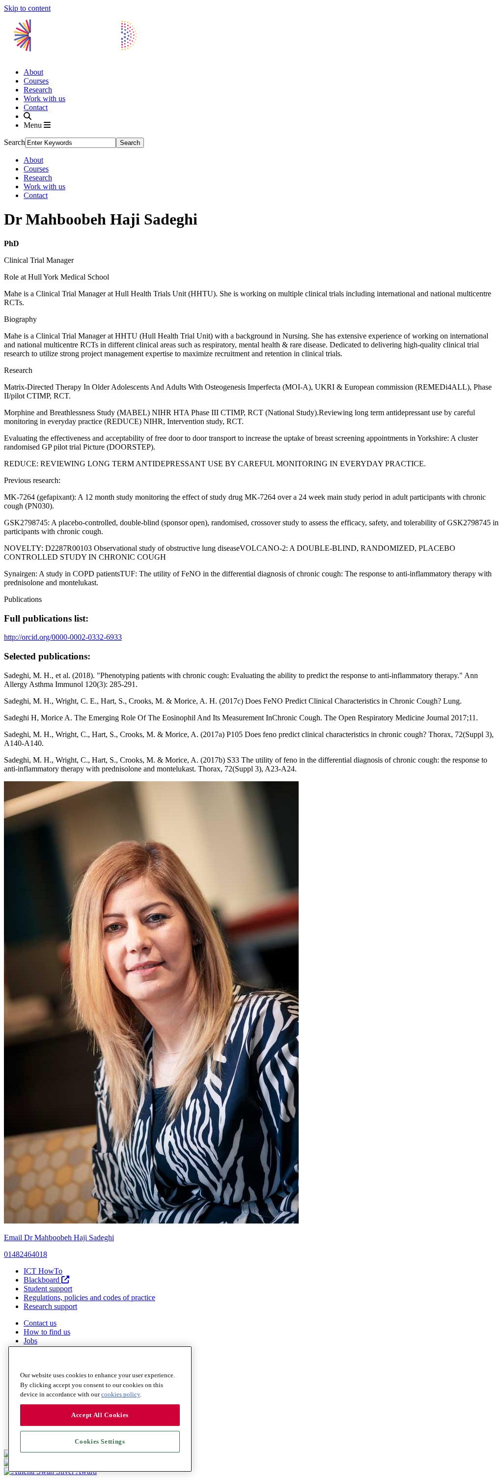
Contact (36, 107)
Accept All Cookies (100, 1415)
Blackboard (42, 1280)
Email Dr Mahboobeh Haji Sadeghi (59, 1237)
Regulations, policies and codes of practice (89, 1297)
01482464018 (25, 1254)
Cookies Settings (100, 1441)
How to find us (47, 1332)
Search (14, 142)
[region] (100, 1409)
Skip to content (27, 8)
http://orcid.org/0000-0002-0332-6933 (63, 637)
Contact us (40, 1323)
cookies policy (120, 1394)
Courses (36, 81)
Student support (48, 1288)
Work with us (44, 98)
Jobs (30, 1341)
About (33, 72)
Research (38, 89)
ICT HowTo (43, 1271)
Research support (50, 1306)
